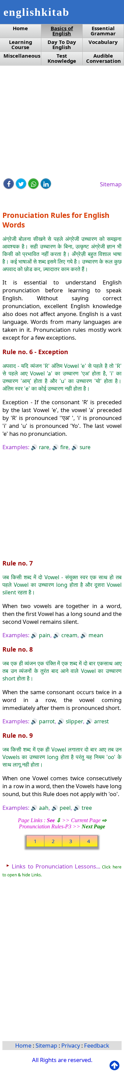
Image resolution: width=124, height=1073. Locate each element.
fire (64, 447)
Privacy (71, 1045)
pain (44, 635)
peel (64, 808)
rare (43, 447)
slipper (73, 721)
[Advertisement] (62, 122)
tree (86, 808)
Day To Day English (62, 44)
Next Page (93, 826)
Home (20, 28)
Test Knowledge (62, 58)
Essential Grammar (103, 31)
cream (69, 635)
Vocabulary (103, 42)
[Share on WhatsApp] (33, 183)
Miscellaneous (21, 56)
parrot (46, 721)
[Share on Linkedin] (46, 183)
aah (43, 808)
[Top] (116, 1065)
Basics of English (62, 31)
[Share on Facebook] (8, 183)
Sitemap (111, 184)
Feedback (96, 1045)
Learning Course (20, 44)
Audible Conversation (103, 58)
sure (84, 447)
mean (95, 635)
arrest (101, 721)
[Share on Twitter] (21, 183)
